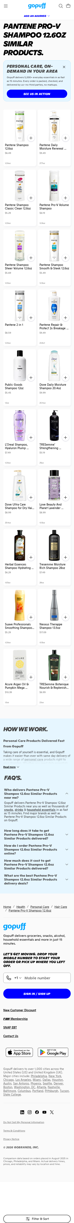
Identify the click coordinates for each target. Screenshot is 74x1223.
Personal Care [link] (39, 906)
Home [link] (7, 906)
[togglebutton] (37, 1219)
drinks (19, 810)
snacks (8, 810)
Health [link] (20, 906)
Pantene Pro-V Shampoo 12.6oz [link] (30, 910)
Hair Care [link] (60, 906)
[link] (37, 6)
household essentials (41, 810)
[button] (68, 6)
